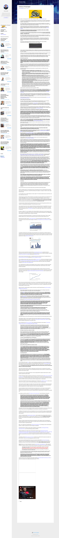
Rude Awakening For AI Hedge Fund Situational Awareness (5, 51)
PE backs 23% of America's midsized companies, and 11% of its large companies (31, 154)
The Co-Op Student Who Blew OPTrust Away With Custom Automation (5, 142)
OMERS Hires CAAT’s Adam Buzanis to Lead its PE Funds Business (5, 62)
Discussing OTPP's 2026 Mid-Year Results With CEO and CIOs (4, 73)
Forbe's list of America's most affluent (25, 254)
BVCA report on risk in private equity (34, 393)
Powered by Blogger (36, 532)
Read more (9, 47)
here (28, 362)
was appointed (30, 208)
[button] (51, 7)
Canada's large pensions (32, 218)
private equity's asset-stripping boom (27, 262)
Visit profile (6, 17)
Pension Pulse (22, 2)
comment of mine (38, 259)
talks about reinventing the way (35, 424)
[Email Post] (20, 501)
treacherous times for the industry (23, 257)
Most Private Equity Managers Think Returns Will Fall (32, 299)
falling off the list (36, 254)
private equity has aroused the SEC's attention (41, 319)
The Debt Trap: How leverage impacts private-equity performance (29, 260)
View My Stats (3, 157)
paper (23, 292)
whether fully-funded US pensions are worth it (44, 457)
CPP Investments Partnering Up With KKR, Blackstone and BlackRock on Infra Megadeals (5, 96)
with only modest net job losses (38, 120)
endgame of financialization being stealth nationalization (35, 270)
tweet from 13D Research (29, 235)
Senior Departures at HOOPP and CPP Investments (4, 39)
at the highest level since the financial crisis (43, 219)
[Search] (53, 2)
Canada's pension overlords (31, 415)
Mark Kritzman (24, 296)
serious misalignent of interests (36, 257)
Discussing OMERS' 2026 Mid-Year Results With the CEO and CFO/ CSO (5, 131)
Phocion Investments (29, 322)
